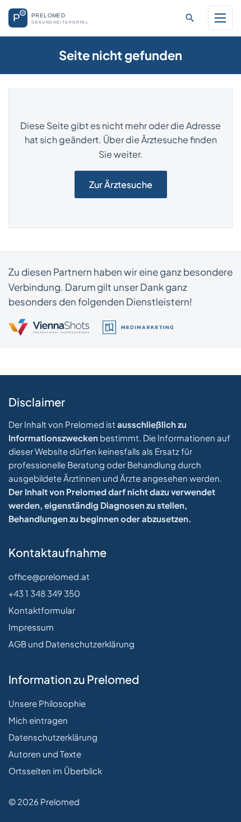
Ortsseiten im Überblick (55, 770)
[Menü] (220, 18)
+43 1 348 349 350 (44, 593)
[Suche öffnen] (190, 18)
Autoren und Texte (44, 753)
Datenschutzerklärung (53, 737)
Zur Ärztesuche (120, 184)
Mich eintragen (38, 720)
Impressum (31, 627)
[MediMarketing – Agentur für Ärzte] (138, 327)
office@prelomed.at (49, 576)
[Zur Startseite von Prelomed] (54, 18)
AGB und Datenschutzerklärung (71, 643)
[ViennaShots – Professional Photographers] (48, 327)
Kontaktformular (41, 610)
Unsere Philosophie (47, 703)
